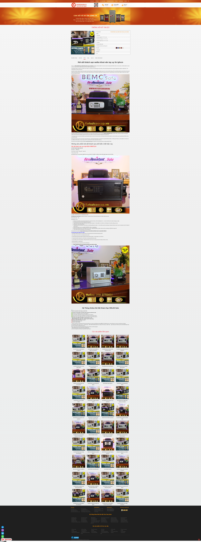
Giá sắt (73, 530)
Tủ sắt (122, 530)
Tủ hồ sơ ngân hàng (114, 531)
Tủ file (112, 530)
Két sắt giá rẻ (123, 518)
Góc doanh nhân (102, 1)
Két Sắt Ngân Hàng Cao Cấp (86, 511)
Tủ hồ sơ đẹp (74, 529)
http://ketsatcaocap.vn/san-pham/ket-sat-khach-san (80, 327)
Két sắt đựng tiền (94, 518)
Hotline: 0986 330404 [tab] (98, 57)
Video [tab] (88, 57)
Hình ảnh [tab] (80, 57)
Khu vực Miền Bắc (110, 508)
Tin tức (116, 1)
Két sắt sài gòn (74, 517)
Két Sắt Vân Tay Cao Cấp (86, 510)
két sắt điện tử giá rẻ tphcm (107, 383)
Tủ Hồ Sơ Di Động (94, 532)
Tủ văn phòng (123, 531)
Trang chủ (92, 1)
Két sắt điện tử (74, 518)
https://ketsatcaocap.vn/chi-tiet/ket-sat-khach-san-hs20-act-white (85, 244)
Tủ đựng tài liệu (74, 531)
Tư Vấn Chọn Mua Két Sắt (95, 520)
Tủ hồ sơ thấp (83, 529)
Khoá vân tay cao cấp (114, 521)
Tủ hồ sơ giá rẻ (93, 531)
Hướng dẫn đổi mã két (110, 1)
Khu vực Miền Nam (110, 510)
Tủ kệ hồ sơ (123, 532)
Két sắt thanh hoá (124, 517)
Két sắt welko (103, 518)
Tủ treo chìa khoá (124, 529)
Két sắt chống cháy (124, 519)
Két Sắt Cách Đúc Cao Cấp (75, 511)
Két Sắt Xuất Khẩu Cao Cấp (99, 510)
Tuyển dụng (121, 1)
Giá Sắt (112, 532)
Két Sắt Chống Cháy (74, 510)
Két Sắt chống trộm (104, 521)
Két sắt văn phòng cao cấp (76, 521)
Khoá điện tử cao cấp (124, 521)
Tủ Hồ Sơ (72, 508)
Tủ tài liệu (102, 529)
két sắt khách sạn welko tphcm (93, 469)
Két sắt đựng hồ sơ (84, 521)
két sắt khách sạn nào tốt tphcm (107, 366)
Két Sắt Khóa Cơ (104, 520)
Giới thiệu (97, 1)
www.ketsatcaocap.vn (89, 141)
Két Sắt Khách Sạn (85, 509)
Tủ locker (102, 530)
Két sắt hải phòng (84, 517)
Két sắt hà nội (83, 518)
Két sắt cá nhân (103, 519)
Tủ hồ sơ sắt (113, 529)
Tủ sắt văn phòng (94, 529)
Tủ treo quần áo (84, 530)
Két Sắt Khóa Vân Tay (114, 520)
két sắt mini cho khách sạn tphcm (108, 417)
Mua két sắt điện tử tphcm (93, 434)
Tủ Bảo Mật (96, 511)
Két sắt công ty (83, 519)
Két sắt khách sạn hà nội (105, 517)
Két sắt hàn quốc (114, 518)
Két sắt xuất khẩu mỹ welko (99, 508)
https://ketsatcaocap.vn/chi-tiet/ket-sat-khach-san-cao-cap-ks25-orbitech (93, 230)
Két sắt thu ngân (74, 520)
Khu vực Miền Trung (110, 509)
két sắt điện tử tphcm (107, 469)
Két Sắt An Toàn (73, 509)
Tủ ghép (92, 530)
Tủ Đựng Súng (84, 508)
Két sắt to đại (74, 519)
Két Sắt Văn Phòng (98, 509)
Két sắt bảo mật (94, 519)
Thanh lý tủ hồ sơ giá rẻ (75, 532)
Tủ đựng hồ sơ (83, 531)
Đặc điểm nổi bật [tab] (74, 57)
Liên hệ (126, 1)
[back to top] (199, 540)
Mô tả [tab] (85, 57)
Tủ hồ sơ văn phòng (104, 531)
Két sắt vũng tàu (113, 517)
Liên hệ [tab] (92, 57)
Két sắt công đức (84, 520)
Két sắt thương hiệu (114, 519)
